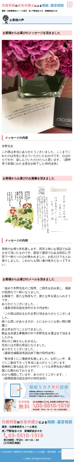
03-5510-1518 (25, 435)
